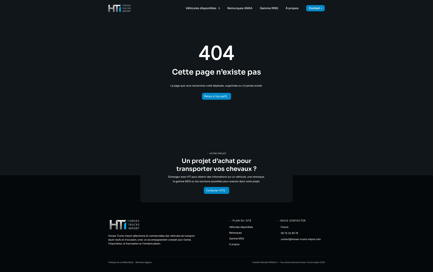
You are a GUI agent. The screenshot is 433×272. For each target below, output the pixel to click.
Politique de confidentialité (120, 262)
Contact (314, 8)
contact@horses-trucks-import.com (301, 239)
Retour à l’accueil (214, 96)
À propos (292, 8)
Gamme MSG (269, 8)
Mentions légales (143, 262)
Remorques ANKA (239, 8)
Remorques (235, 232)
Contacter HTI (214, 190)
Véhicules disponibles (201, 8)
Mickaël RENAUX (269, 262)
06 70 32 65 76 (289, 233)
